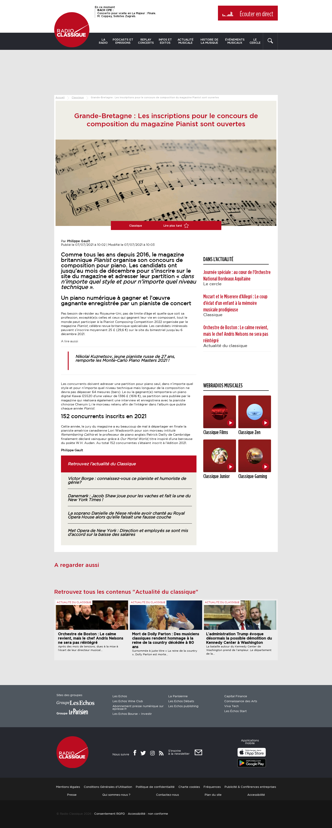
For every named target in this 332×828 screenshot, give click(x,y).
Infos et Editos (165, 41)
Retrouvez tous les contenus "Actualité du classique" (126, 592)
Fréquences (212, 787)
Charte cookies (189, 787)
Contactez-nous (167, 795)
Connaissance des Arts (240, 701)
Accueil (60, 98)
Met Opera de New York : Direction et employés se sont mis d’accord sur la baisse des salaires (128, 532)
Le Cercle (255, 41)
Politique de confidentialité (155, 787)
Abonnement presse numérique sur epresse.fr (138, 707)
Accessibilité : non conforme (148, 814)
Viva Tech (231, 706)
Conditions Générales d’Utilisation (108, 787)
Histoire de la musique (209, 41)
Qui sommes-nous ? (116, 795)
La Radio (103, 41)
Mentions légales (68, 787)
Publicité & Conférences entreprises (250, 787)
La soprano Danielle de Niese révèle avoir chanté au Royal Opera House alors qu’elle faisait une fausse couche (126, 515)
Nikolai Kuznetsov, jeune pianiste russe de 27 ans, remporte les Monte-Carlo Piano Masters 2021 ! (125, 358)
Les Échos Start (235, 711)
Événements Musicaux (235, 41)
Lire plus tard (173, 225)
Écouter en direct (256, 14)
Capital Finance (235, 696)
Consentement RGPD (109, 814)
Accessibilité (256, 795)
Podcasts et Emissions (123, 41)
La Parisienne (178, 696)
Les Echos (119, 696)
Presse (72, 795)
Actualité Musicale (186, 41)
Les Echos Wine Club (127, 701)
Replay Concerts (146, 41)
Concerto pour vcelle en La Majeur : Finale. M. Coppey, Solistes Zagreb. (126, 13)
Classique (78, 98)
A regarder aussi (76, 565)
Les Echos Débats (181, 701)
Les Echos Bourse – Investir (132, 714)
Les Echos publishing (183, 706)
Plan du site (213, 795)
